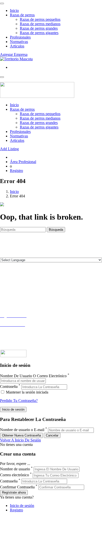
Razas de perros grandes (39, 28)
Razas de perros (22, 15)
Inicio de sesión (22, 505)
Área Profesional (23, 162)
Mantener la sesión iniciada (26, 392)
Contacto (7, 281)
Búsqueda (56, 229)
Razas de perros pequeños (40, 19)
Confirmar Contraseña (17, 487)
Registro (16, 170)
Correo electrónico (14, 475)
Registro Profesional (16, 320)
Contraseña (9, 387)
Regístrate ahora (14, 492)
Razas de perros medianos (40, 24)
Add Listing (9, 149)
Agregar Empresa (13, 54)
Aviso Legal (9, 290)
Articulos (17, 46)
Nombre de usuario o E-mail (22, 430)
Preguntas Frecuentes (16, 334)
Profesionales (20, 37)
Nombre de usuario (15, 469)
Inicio (14, 10)
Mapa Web (8, 299)
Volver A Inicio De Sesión (20, 440)
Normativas (19, 42)
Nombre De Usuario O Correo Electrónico (33, 376)
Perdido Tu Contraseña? (19, 400)
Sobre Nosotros (12, 286)
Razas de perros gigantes (39, 33)
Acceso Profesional (15, 329)
